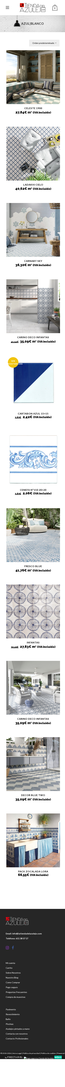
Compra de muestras (15, 997)
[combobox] (44, 43)
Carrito (9, 968)
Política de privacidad (31, 1053)
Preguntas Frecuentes (16, 992)
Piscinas (9, 1024)
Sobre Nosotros (13, 972)
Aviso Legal (17, 1053)
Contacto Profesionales (17, 1038)
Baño (8, 1019)
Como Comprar (13, 982)
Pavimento (11, 1009)
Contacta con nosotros (17, 1033)
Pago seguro (12, 987)
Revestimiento (13, 1014)
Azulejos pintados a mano (18, 1029)
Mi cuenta (10, 963)
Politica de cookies (48, 1053)
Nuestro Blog (12, 977)
